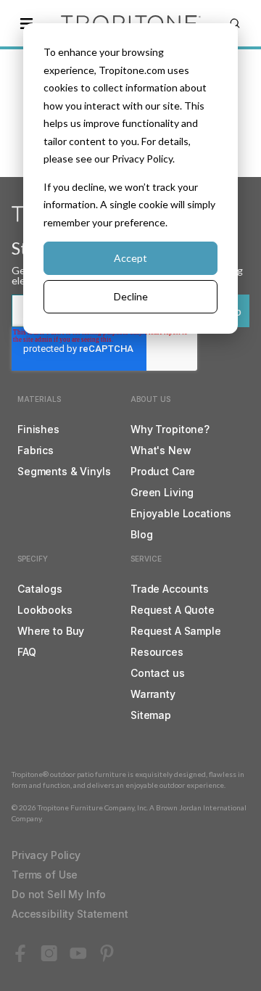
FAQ (26, 652)
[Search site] (234, 23)
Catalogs (39, 589)
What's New (160, 450)
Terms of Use (45, 874)
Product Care (162, 471)
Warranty (152, 694)
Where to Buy (50, 631)
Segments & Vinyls (64, 471)
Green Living (162, 492)
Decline (131, 296)
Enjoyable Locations (180, 513)
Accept (130, 258)
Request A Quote (172, 610)
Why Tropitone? (170, 429)
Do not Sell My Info (59, 894)
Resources (156, 652)
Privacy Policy (46, 855)
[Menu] (26, 23)
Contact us (157, 673)
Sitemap (150, 715)
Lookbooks (44, 610)
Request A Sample (175, 631)
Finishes (38, 429)
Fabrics (35, 450)
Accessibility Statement (70, 914)
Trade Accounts (169, 589)
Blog (141, 534)
